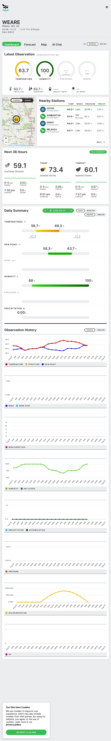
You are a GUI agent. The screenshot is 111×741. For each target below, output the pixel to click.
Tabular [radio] (101, 330)
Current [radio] (17, 100)
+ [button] (6, 138)
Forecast (26, 44)
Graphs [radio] (89, 330)
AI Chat (51, 44)
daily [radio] (80, 210)
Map (39, 44)
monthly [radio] (91, 210)
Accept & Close (26, 732)
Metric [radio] (103, 44)
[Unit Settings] (84, 44)
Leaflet (10, 145)
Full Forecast (98, 152)
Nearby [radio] (28, 100)
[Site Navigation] (107, 7)
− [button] (6, 142)
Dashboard (10, 44)
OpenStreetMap (20, 145)
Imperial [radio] (92, 44)
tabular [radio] (101, 214)
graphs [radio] (89, 214)
